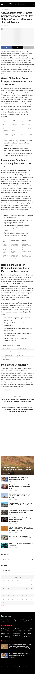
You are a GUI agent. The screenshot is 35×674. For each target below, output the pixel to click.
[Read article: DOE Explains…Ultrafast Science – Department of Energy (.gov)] (4, 479)
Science (26, 628)
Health (14, 628)
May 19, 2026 (4, 26)
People (15, 633)
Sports (7, 390)
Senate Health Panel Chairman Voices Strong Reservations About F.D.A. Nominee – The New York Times (21, 528)
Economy (3, 631)
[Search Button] (33, 4)
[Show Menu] (2, 4)
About (2, 666)
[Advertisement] (17, 435)
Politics (15, 635)
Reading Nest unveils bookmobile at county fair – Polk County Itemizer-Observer (19, 495)
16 (31, 592)
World (25, 637)
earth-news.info (8, 670)
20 (17, 595)
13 (17, 592)
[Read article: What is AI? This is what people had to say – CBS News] (4, 545)
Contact (26, 666)
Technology (27, 633)
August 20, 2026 (6, 473)
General (7, 9)
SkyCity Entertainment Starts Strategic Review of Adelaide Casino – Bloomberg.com (20, 519)
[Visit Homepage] (17, 4)
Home (2, 9)
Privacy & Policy (18, 666)
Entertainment (5, 633)
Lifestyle (15, 631)
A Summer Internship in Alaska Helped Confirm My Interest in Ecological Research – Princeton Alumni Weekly (17, 469)
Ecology (3, 628)
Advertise (9, 666)
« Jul (2, 605)
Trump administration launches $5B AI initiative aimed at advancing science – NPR (20, 486)
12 (13, 592)
